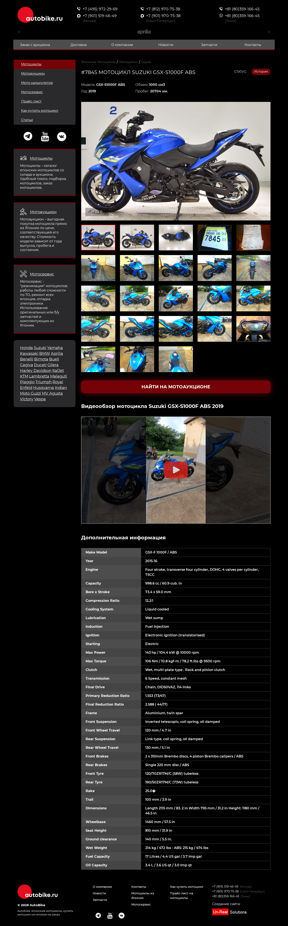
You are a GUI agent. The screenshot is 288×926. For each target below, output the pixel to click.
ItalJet (58, 370)
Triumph (43, 382)
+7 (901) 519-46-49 (225, 886)
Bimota (41, 359)
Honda (26, 348)
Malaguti (58, 376)
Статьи (27, 120)
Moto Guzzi (30, 393)
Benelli (26, 359)
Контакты (253, 45)
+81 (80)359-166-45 (225, 896)
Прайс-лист (31, 101)
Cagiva (26, 365)
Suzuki (40, 348)
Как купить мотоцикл (39, 111)
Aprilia (57, 353)
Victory (26, 399)
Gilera (53, 365)
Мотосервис (32, 92)
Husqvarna (43, 387)
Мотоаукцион (33, 74)
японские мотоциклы (46, 911)
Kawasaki (29, 353)
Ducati (40, 365)
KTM (24, 376)
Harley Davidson (35, 370)
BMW (44, 353)
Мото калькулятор (37, 83)
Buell (54, 359)
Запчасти (209, 45)
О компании (122, 45)
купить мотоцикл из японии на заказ (45, 912)
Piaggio (27, 382)
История (261, 71)
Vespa (40, 399)
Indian (61, 387)
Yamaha (55, 348)
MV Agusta (52, 393)
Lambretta (39, 376)
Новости (165, 45)
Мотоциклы (31, 64)
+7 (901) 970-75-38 (225, 891)
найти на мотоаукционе (175, 386)
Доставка (78, 45)
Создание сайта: (226, 904)
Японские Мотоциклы (98, 62)
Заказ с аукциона (35, 45)
